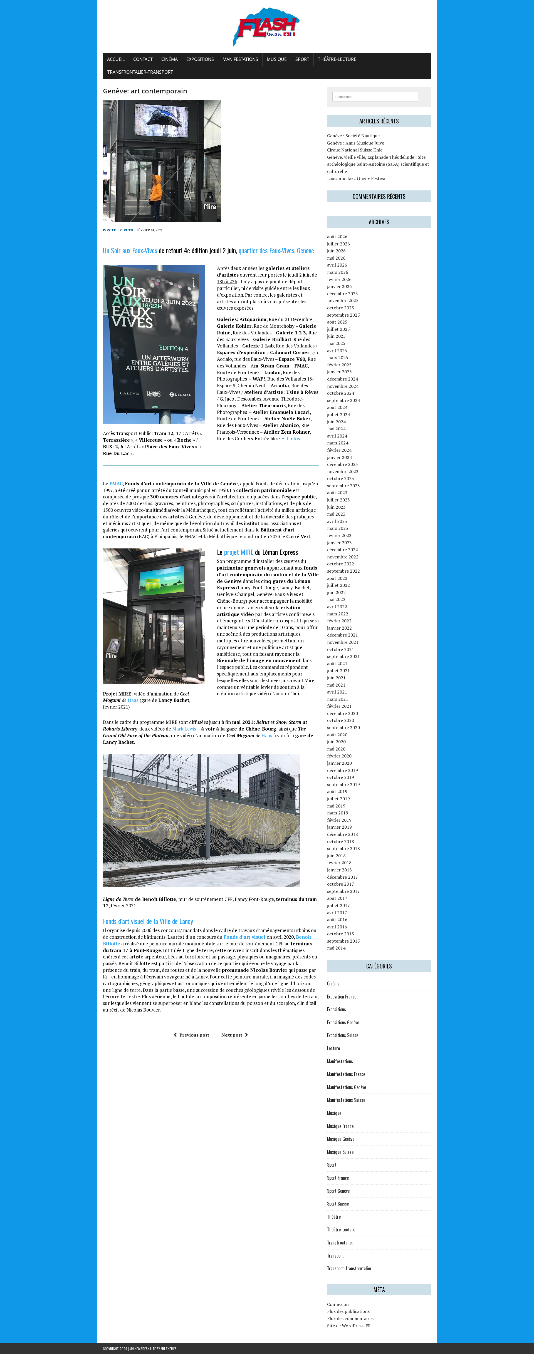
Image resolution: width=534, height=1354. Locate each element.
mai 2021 (336, 685)
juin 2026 (336, 251)
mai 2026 (336, 258)
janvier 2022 (339, 628)
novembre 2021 (343, 642)
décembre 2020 (342, 713)
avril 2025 (337, 350)
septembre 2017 (343, 891)
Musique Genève (340, 1139)
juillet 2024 (338, 414)
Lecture (333, 1048)
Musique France (340, 1126)
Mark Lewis (183, 729)
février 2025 (339, 365)
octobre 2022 (340, 564)
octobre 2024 (340, 393)
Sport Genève (338, 1190)
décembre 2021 (342, 635)
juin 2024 (336, 422)
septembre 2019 (343, 784)
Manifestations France (346, 1074)
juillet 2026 (338, 244)
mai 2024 (336, 429)
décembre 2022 (342, 549)
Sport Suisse (338, 1203)
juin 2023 (336, 507)
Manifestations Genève (346, 1087)
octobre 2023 (340, 478)
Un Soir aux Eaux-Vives (130, 250)
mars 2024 (337, 443)
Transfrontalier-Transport (140, 72)
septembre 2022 (343, 571)
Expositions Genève (343, 1022)
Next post (231, 1035)
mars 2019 (337, 813)
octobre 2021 (340, 649)
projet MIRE (238, 552)
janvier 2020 (339, 763)
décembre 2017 (342, 877)
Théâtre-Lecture (337, 59)
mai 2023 (336, 514)
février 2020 (339, 756)
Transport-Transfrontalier (349, 1268)
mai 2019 (336, 806)
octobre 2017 (340, 884)
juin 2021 (336, 678)
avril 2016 (337, 927)
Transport (335, 1255)
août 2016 (337, 919)
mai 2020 (336, 749)
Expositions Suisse (342, 1035)
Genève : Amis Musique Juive (355, 143)
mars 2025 (337, 357)
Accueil (116, 59)
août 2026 (337, 236)
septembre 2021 (343, 656)
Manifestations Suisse (346, 1100)
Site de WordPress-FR (349, 1326)
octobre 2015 (340, 934)
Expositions (200, 59)
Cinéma (169, 59)
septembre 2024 (343, 400)
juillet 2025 (338, 329)
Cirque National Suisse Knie (354, 150)
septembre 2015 (343, 941)
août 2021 (337, 663)
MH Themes (169, 1348)
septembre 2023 (343, 486)
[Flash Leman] (267, 27)
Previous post (194, 1035)
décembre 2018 (342, 834)
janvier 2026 (339, 286)
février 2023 (339, 535)
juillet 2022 (338, 585)
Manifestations (240, 59)
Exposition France (341, 996)
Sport (302, 59)
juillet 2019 (338, 799)
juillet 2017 (338, 905)
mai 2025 (336, 343)
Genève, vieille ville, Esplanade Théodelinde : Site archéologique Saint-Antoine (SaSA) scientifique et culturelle (378, 164)
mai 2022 (336, 599)
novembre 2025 (343, 300)
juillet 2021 (338, 670)
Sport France (338, 1177)
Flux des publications (348, 1311)
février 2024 (339, 450)
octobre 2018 (340, 841)
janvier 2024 (339, 457)
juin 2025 (336, 336)
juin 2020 (336, 742)
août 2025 (337, 322)
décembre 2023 (342, 464)
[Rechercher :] (375, 96)
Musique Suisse (340, 1152)
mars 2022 (337, 614)
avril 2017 (337, 913)
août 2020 (337, 735)
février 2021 (339, 706)
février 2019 (339, 820)
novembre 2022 (343, 557)
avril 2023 (337, 521)
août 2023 (337, 493)
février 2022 (339, 621)
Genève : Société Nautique (353, 136)
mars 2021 (337, 699)
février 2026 (339, 279)
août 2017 (337, 898)
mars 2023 (337, 528)
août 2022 (337, 578)
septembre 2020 (343, 727)
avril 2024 (337, 436)
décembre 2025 (342, 293)
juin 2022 (336, 592)
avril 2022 (337, 606)
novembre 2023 (343, 471)
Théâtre (334, 1216)
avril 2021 (337, 692)
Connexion (338, 1304)
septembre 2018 (343, 848)
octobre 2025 (340, 308)
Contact (143, 59)
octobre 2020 (340, 720)
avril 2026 (337, 265)
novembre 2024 (343, 386)
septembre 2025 (343, 315)
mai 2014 (336, 948)
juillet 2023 (338, 500)
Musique (277, 59)
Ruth (128, 230)
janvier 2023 (339, 543)
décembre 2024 (342, 379)
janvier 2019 (339, 827)
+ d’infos (291, 438)
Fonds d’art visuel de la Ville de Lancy (148, 921)
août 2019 (337, 791)
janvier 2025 (339, 372)
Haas (133, 700)
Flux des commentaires (350, 1318)
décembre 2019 (342, 770)
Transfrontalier (340, 1242)
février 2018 (339, 862)
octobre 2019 (340, 777)
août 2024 (337, 407)
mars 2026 (337, 272)
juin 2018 (336, 856)
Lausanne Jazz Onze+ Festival (357, 178)
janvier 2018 (339, 870)
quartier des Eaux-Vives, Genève (276, 250)
